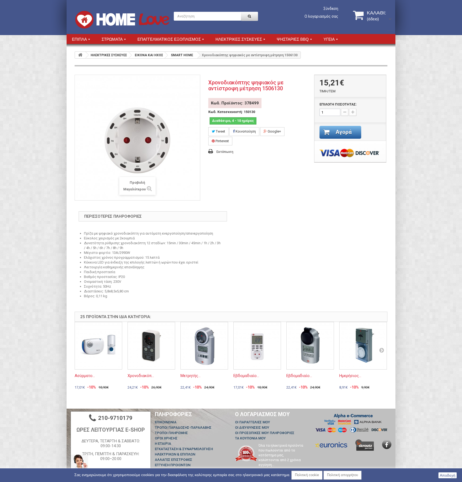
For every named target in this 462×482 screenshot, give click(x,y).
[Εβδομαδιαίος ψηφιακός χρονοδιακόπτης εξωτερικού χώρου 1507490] (310, 346)
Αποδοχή (447, 475)
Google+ (274, 131)
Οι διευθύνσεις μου (252, 427)
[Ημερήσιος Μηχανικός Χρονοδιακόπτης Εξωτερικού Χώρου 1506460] (363, 346)
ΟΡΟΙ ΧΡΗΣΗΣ (166, 438)
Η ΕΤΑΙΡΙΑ (163, 444)
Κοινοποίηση (245, 131)
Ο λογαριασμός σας (321, 16)
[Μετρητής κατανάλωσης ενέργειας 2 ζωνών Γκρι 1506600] (204, 346)
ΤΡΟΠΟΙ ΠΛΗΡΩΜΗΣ (171, 433)
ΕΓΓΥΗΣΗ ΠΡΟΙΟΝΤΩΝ (172, 465)
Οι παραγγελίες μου (252, 422)
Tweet (220, 131)
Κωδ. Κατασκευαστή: (225, 112)
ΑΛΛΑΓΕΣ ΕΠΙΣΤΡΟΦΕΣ (173, 460)
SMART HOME (182, 55)
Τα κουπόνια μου (250, 438)
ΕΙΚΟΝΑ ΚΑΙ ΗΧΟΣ (149, 55)
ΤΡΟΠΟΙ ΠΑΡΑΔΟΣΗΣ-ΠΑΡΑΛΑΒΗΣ (183, 427)
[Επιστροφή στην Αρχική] (80, 55)
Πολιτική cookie (307, 475)
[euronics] (331, 444)
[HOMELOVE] (122, 19)
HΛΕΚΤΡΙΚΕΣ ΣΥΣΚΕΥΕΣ (109, 55)
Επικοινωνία (165, 422)
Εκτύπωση (224, 152)
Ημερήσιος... (350, 375)
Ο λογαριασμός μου (262, 414)
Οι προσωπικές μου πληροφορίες (264, 433)
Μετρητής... (190, 375)
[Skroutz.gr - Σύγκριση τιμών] (364, 445)
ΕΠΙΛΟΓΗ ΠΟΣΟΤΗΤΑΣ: (338, 104)
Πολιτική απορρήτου (342, 475)
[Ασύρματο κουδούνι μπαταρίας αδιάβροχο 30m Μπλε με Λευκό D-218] (98, 346)
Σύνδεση (331, 8)
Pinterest (222, 141)
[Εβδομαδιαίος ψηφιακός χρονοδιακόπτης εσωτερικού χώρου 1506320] (257, 346)
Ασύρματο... (85, 375)
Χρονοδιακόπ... (141, 375)
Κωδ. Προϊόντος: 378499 (235, 103)
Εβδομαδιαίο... (246, 375)
